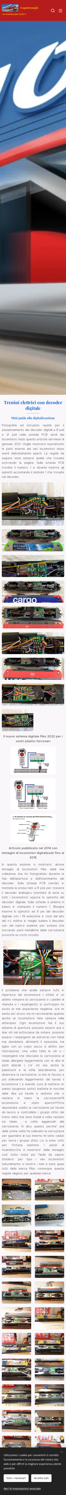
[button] (53, 10)
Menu (60, 10)
